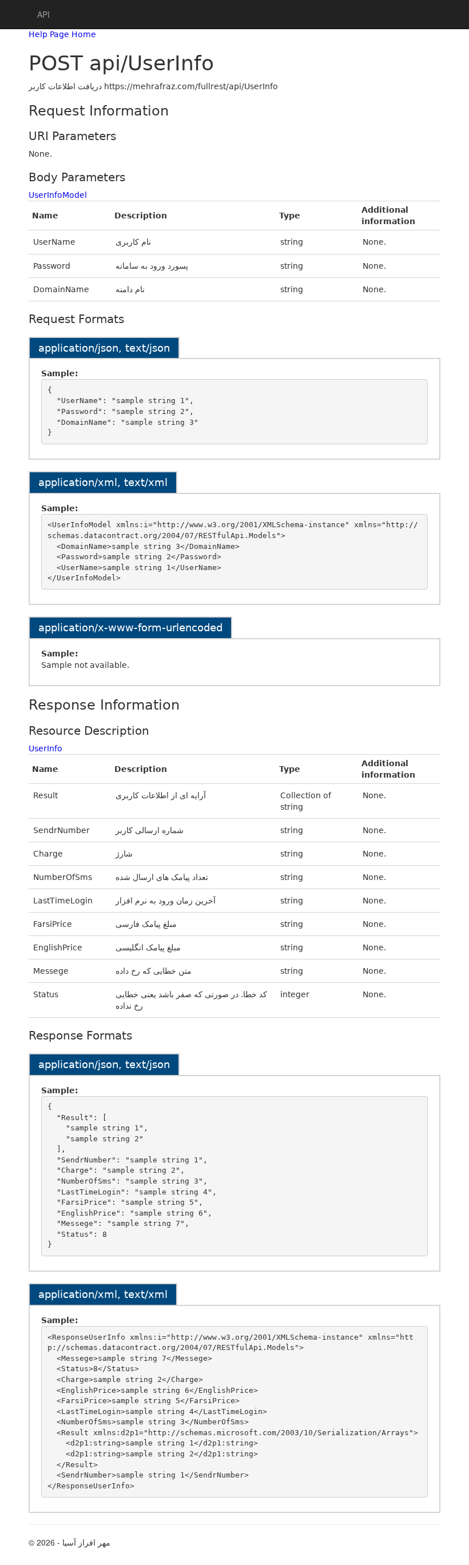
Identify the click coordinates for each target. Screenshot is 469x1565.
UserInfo (45, 748)
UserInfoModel (58, 195)
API (43, 14)
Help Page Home (62, 34)
